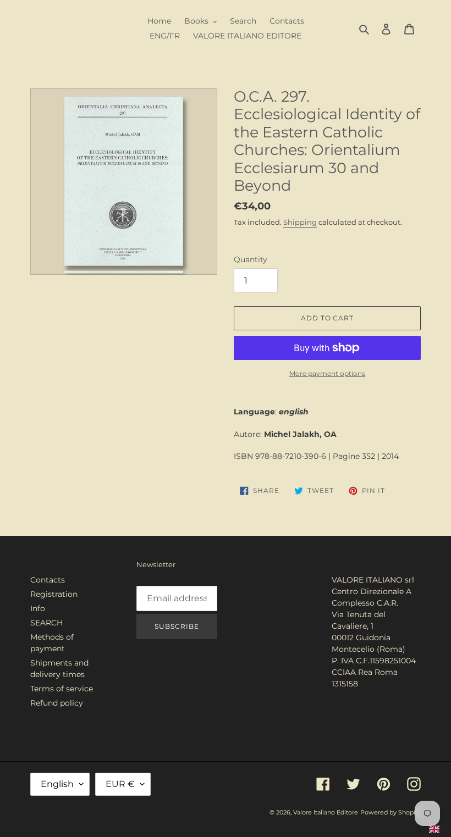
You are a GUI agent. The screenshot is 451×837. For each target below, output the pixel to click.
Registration (54, 594)
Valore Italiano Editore (325, 812)
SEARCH (46, 623)
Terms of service (61, 689)
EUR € (120, 784)
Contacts (47, 580)
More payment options (327, 373)
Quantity (250, 259)
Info (37, 608)
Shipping (300, 222)
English (57, 784)
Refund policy (56, 703)
